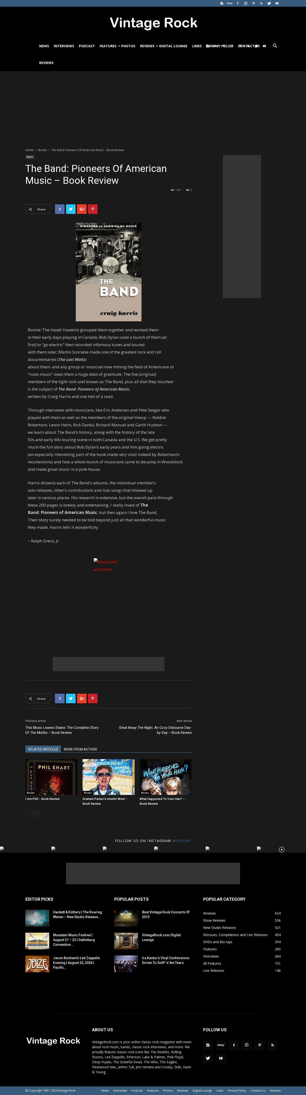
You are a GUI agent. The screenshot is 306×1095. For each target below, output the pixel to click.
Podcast (87, 46)
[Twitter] (269, 3)
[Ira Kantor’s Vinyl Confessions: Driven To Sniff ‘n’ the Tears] (126, 964)
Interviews (64, 46)
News (44, 46)
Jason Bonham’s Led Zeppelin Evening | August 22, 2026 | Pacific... (76, 962)
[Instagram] (245, 3)
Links (197, 46)
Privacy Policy (237, 1091)
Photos (128, 46)
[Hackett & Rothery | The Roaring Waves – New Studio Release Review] (37, 918)
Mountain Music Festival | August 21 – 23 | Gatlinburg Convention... (74, 940)
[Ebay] (229, 3)
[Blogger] (221, 3)
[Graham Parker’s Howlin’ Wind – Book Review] (108, 777)
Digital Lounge (173, 46)
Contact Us (258, 1091)
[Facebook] (237, 3)
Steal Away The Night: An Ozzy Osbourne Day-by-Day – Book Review (155, 730)
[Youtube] (277, 3)
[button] (275, 46)
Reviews (147, 46)
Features (108, 46)
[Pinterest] (253, 3)
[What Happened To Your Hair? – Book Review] (166, 777)
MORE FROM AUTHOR (80, 749)
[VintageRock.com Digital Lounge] (126, 941)
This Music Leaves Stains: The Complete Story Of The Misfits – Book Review (61, 730)
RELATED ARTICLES (43, 749)
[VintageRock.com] (153, 22)
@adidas (181, 840)
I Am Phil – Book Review (42, 799)
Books (42, 150)
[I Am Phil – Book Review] (51, 777)
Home (29, 150)
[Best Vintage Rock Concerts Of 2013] (126, 918)
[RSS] (261, 3)
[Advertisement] (153, 107)
